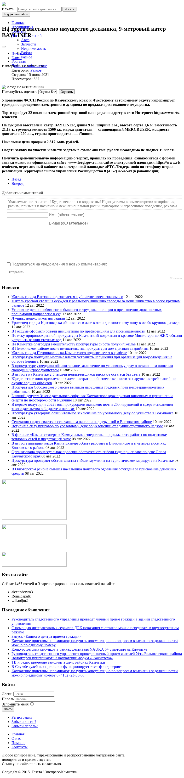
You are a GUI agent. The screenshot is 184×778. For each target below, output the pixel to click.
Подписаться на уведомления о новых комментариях (59, 264)
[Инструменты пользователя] (4, 46)
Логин (7, 694)
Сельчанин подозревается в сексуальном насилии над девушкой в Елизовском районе (82, 422)
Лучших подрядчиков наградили (38, 318)
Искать (69, 9)
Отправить (16, 272)
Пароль (8, 699)
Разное (35, 70)
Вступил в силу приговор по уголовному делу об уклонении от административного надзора (87, 426)
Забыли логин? (24, 722)
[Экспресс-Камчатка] (4, 4)
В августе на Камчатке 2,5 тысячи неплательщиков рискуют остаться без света (76, 374)
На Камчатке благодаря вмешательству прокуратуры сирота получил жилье (74, 344)
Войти (8, 709)
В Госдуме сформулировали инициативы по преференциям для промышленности (78, 331)
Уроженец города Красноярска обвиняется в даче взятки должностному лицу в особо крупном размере (96, 323)
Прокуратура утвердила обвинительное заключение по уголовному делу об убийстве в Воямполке (92, 413)
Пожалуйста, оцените (19, 92)
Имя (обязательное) (66, 215)
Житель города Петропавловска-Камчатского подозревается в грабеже (69, 353)
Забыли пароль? (25, 726)
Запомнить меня (15, 704)
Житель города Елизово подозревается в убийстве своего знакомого (67, 297)
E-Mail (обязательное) (68, 223)
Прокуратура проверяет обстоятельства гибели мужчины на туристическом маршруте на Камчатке (93, 460)
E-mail (17, 58)
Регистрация (22, 717)
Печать (17, 53)
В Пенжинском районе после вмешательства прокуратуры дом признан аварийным (80, 348)
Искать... (9, 9)
